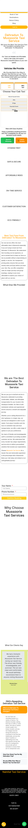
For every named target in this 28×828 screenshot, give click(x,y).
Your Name (6, 486)
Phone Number (8, 492)
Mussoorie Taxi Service (13, 450)
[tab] (14, 96)
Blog (14, 23)
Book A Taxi (14, 14)
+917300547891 (14, 806)
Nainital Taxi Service (14, 771)
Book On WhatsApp (8, 140)
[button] (14, 799)
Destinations (14, 17)
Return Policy (14, 20)
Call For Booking (22, 140)
